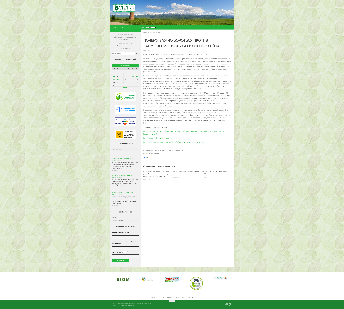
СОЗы (120, 160)
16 (137, 76)
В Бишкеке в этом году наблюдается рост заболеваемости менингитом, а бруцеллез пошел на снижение (156, 174)
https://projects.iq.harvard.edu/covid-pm (157, 138)
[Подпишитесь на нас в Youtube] (226, 304)
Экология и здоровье (152, 32)
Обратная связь (139, 27)
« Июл (125, 87)
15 (133, 76)
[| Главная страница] (124, 8)
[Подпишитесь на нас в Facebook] (230, 304)
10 (114, 76)
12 (121, 76)
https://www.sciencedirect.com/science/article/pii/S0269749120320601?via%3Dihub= (173, 142)
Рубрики (114, 217)
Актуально (115, 158)
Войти (190, 297)
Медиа (129, 27)
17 (114, 79)
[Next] (150, 280)
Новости (115, 27)
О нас (123, 27)
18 (118, 79)
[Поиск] (137, 53)
